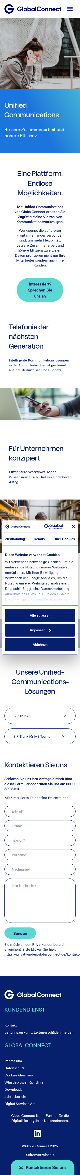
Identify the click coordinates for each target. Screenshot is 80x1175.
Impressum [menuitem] (13, 1061)
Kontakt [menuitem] (10, 1025)
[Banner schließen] (73, 526)
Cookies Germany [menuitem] (18, 1075)
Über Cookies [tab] (64, 539)
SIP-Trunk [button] (21, 716)
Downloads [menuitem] (13, 1089)
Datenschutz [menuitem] (14, 1068)
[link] (32, 994)
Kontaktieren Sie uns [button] (46, 1167)
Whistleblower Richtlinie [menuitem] (24, 1082)
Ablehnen (40, 644)
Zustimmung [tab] (15, 539)
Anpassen (37, 630)
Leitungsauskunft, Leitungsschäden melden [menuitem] (39, 1032)
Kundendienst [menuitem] (24, 1009)
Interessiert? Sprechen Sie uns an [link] (40, 290)
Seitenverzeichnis (40, 1154)
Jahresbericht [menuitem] (15, 1096)
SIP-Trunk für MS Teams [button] (32, 736)
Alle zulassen (40, 615)
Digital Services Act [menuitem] (20, 1103)
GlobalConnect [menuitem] (27, 1045)
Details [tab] (39, 539)
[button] (70, 9)
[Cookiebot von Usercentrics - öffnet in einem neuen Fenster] (47, 526)
